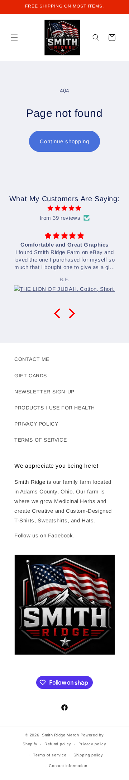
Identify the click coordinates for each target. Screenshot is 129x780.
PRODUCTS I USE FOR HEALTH (54, 408)
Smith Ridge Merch (60, 735)
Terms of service (49, 755)
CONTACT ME (31, 359)
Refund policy (57, 744)
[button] (14, 37)
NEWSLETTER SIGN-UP (44, 391)
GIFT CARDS (30, 375)
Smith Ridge (30, 482)
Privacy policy (92, 744)
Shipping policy (88, 755)
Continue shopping (64, 141)
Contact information (68, 766)
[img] (64, 208)
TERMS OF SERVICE (40, 440)
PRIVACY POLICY (36, 424)
